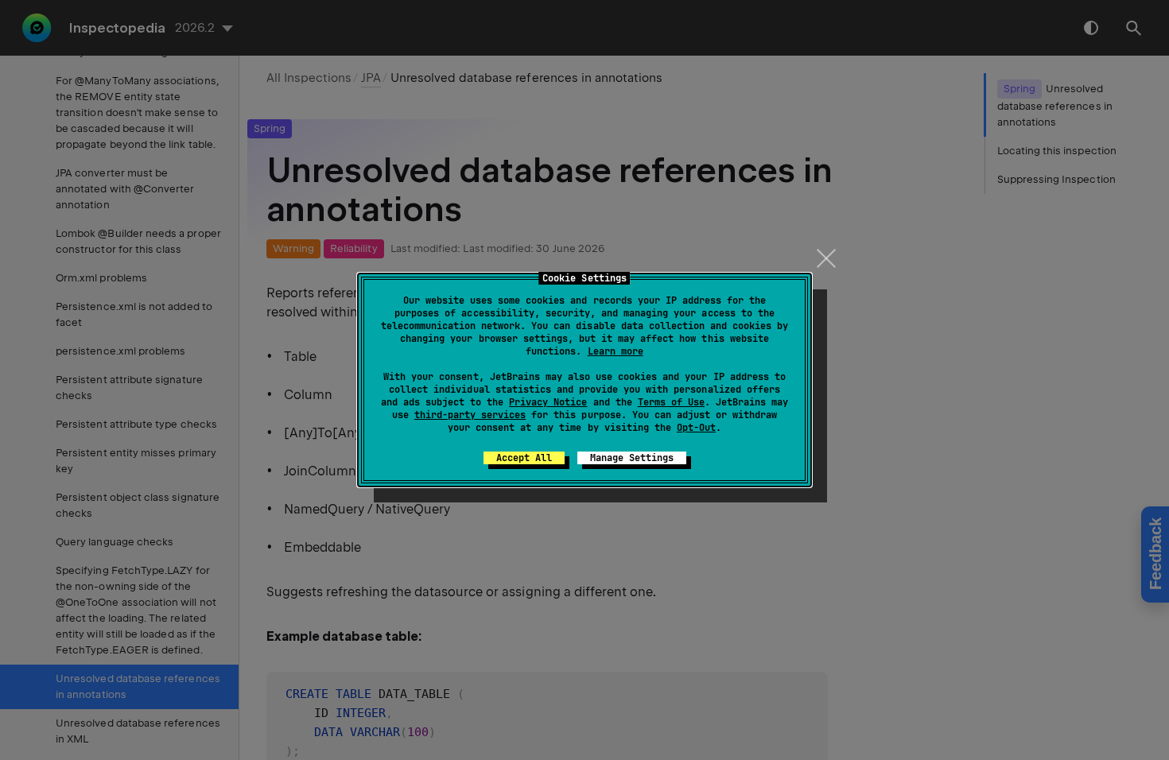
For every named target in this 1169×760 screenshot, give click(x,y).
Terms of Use (671, 402)
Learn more (615, 351)
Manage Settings (632, 458)
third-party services (470, 415)
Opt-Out (696, 427)
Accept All (524, 458)
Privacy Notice (548, 402)
